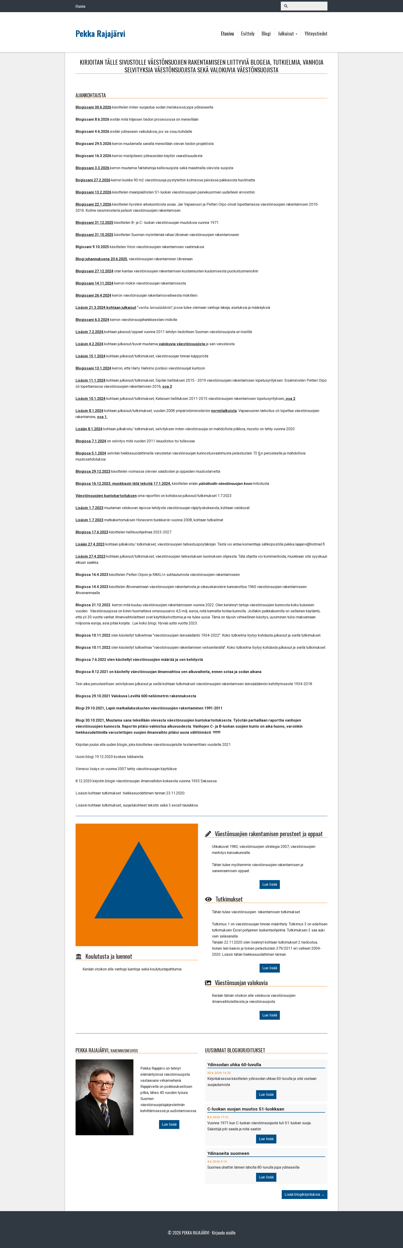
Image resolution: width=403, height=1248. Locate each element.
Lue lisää (269, 884)
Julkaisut (286, 33)
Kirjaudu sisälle (224, 1233)
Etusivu (227, 33)
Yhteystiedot (316, 33)
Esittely (247, 33)
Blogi (266, 33)
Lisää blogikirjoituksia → (305, 1194)
